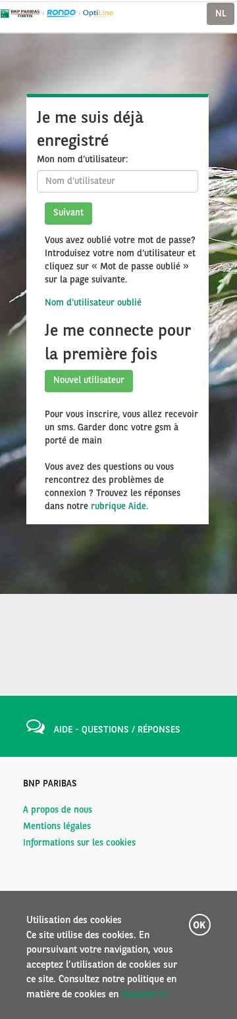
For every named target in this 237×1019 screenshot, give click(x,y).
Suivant (68, 212)
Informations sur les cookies (79, 843)
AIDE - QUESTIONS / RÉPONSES (117, 730)
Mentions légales (57, 826)
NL (220, 13)
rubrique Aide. (119, 506)
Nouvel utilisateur (88, 380)
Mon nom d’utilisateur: (82, 159)
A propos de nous (57, 810)
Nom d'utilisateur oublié (93, 302)
